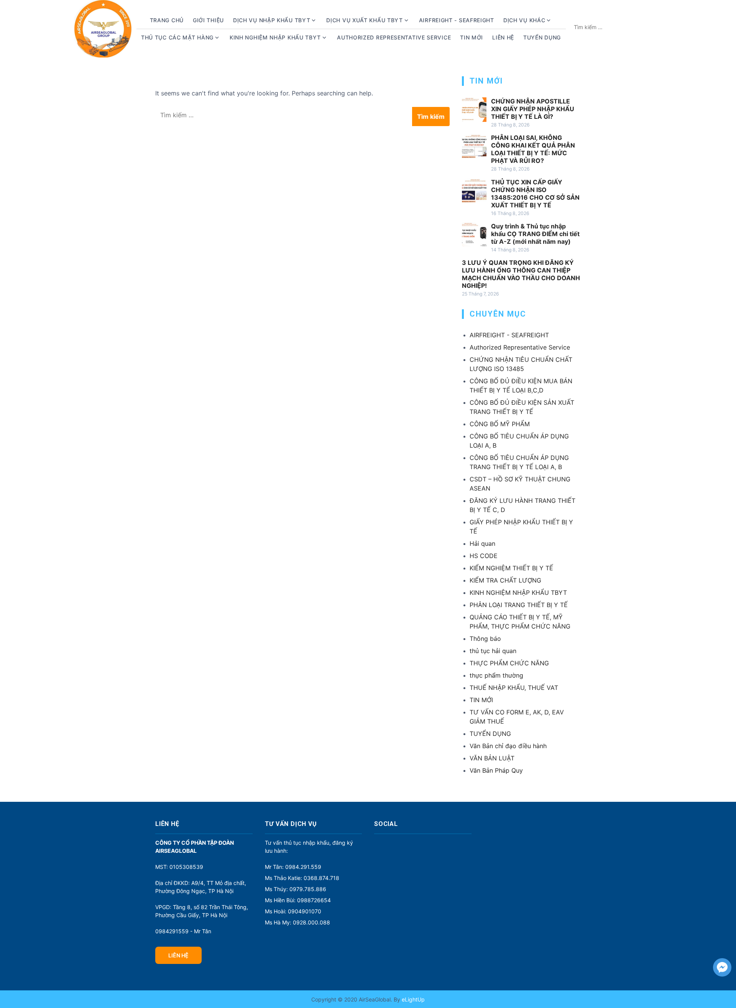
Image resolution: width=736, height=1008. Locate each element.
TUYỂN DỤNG (542, 37)
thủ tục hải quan (493, 651)
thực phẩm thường (496, 675)
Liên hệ (503, 37)
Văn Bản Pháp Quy (496, 770)
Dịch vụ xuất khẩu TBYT (364, 20)
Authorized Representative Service (394, 37)
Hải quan (482, 543)
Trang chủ (167, 20)
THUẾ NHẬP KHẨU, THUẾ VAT (514, 687)
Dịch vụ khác (524, 20)
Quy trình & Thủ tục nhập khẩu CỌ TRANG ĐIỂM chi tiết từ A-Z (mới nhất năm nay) (535, 233)
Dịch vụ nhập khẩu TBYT (271, 20)
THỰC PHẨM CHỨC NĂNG (509, 663)
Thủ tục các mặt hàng (177, 37)
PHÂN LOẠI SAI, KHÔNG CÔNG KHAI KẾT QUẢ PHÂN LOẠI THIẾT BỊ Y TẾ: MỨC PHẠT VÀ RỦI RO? (533, 149)
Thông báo (485, 638)
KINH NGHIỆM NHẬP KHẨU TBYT (518, 592)
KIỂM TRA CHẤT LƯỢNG (505, 580)
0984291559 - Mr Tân (183, 931)
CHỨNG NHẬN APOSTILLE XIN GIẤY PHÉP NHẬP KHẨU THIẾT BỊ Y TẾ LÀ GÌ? (532, 108)
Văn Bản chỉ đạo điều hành (508, 746)
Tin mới (471, 37)
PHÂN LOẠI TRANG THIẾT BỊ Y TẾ (519, 605)
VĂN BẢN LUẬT (492, 758)
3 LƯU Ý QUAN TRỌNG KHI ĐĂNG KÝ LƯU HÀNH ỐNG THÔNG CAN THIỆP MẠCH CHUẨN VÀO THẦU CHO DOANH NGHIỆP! (521, 274)
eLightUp (412, 999)
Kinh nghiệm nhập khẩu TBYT (275, 37)
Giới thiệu (208, 20)
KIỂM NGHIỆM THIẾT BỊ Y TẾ (511, 568)
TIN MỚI (481, 700)
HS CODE (484, 556)
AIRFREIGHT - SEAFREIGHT (456, 20)
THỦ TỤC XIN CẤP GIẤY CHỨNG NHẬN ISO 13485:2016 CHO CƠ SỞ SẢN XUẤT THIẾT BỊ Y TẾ (535, 193)
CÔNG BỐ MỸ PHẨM (500, 424)
